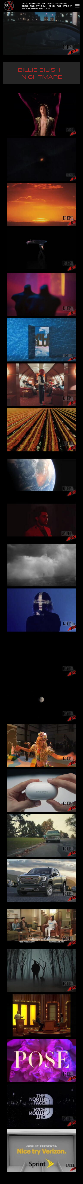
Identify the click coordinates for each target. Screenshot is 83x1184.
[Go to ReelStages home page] (9, 5)
